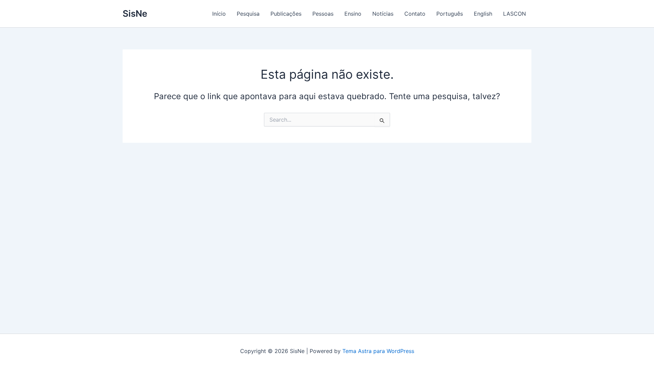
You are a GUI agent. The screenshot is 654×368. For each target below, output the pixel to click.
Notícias (382, 13)
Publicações (285, 13)
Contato (414, 13)
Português (449, 13)
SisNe (135, 13)
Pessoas (322, 13)
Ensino (352, 13)
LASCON (514, 13)
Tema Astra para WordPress (378, 351)
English (483, 13)
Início (219, 13)
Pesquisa (248, 13)
